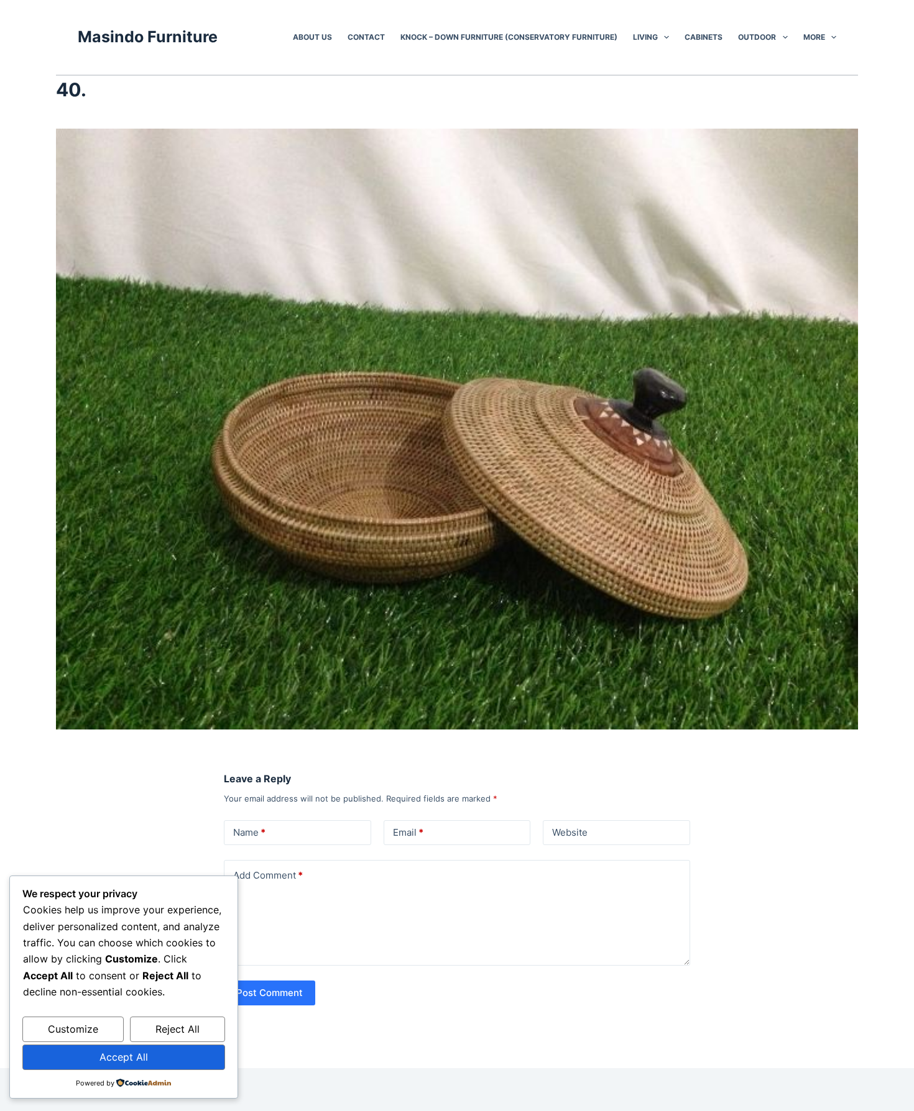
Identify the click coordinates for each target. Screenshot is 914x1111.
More (814, 37)
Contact (366, 37)
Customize (73, 1029)
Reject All (177, 1029)
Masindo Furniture (148, 36)
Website (570, 832)
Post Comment (269, 993)
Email (408, 832)
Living (645, 37)
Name (249, 832)
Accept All (123, 1057)
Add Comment (268, 875)
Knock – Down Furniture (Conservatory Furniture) (508, 37)
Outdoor (757, 37)
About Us (312, 37)
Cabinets (703, 37)
